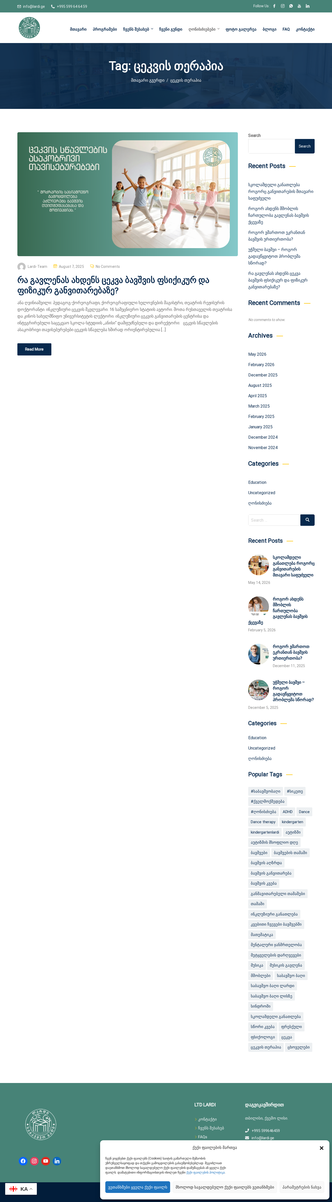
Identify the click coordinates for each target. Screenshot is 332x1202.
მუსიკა (257, 965)
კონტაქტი (305, 29)
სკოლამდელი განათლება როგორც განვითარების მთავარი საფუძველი (280, 191)
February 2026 (261, 364)
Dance (304, 811)
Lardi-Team (37, 266)
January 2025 (260, 426)
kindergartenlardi (265, 832)
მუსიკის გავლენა (286, 965)
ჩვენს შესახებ (136, 29)
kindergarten (292, 822)
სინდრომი (261, 1006)
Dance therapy (263, 822)
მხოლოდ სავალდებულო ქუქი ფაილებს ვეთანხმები (225, 1187)
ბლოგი (269, 29)
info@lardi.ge (34, 6)
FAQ (286, 29)
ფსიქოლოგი (263, 1037)
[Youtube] (299, 6)
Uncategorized (261, 492)
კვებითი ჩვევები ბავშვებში (276, 924)
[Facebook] (274, 6)
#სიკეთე (295, 791)
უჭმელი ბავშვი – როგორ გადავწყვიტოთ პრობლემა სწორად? (274, 256)
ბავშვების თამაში (290, 852)
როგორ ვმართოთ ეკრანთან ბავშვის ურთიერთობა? (291, 652)
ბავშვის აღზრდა (266, 863)
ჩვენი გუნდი (170, 29)
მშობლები (261, 975)
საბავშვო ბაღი (291, 975)
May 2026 (257, 354)
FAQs (202, 1137)
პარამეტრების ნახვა (301, 1187)
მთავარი (78, 29)
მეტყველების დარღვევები (276, 955)
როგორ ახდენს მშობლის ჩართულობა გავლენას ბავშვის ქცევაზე (278, 215)
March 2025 (259, 406)
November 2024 (263, 447)
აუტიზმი (293, 832)
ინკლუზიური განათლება (274, 914)
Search (254, 135)
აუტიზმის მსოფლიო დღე (274, 842)
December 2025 (263, 375)
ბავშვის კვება (264, 883)
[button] (321, 1147)
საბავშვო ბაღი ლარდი (272, 985)
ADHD (288, 811)
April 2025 (257, 395)
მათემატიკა (262, 934)
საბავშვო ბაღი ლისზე (271, 996)
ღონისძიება (260, 503)
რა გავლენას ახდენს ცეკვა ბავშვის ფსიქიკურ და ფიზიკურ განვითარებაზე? (278, 280)
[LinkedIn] (307, 6)
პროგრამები (105, 29)
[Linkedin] (57, 1161)
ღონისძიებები (202, 29)
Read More (34, 349)
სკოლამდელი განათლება (276, 1016)
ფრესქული (291, 1026)
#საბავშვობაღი (265, 791)
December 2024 (263, 437)
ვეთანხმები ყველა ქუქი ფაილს (137, 1187)
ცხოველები (299, 1047)
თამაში (257, 904)
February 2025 (261, 416)
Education (257, 482)
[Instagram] (283, 6)
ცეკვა (286, 1037)
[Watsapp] (291, 6)
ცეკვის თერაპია (266, 1047)
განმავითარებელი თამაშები (278, 893)
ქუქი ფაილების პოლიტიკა (205, 1172)
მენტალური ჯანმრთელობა (276, 944)
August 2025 (260, 385)
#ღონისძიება (263, 811)
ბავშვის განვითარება (271, 873)
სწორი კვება (263, 1026)
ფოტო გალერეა (241, 29)
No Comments (108, 266)
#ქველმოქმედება (268, 801)
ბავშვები (259, 852)
